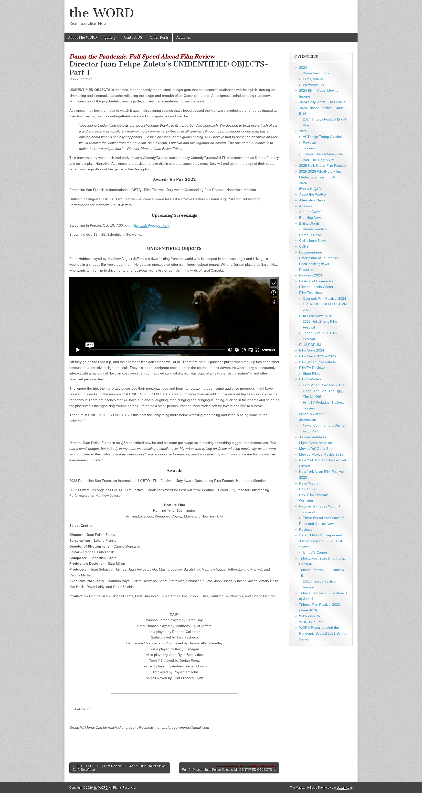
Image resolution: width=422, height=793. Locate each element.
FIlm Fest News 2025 (315, 316)
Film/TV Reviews (312, 368)
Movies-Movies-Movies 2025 (321, 454)
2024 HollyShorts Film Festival (322, 102)
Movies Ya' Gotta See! (316, 449)
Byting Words (309, 223)
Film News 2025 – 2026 (317, 356)
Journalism (307, 420)
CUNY (304, 246)
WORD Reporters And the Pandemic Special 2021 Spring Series (323, 633)
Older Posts (159, 37)
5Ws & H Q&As (310, 189)
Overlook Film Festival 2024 (324, 298)
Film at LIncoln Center (316, 287)
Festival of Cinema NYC (317, 281)
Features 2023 (310, 275)
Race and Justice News (317, 524)
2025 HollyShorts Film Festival (322, 165)
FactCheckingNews (314, 264)
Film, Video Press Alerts (317, 362)
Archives (183, 37)
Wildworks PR (313, 85)
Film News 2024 (311, 350)
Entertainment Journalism (319, 258)
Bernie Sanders (315, 229)
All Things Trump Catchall (322, 137)
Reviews (309, 142)
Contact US (133, 37)
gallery (110, 37)
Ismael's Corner (311, 414)
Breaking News (310, 218)
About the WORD (312, 194)
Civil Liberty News (313, 240)
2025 (303, 131)
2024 (303, 67)
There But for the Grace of (323, 518)
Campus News (310, 235)
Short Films (311, 373)
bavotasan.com (342, 787)
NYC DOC (307, 489)
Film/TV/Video (310, 379)
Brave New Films (316, 73)
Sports (304, 547)
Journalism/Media (313, 437)
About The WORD (82, 37)
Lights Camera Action (315, 443)
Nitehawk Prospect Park (151, 225)
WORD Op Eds (310, 622)
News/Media (308, 483)
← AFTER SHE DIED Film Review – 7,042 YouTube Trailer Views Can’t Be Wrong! (119, 768)
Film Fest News (311, 293)
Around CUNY (310, 212)
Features (306, 270)
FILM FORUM (310, 345)
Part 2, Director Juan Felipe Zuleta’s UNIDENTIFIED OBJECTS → (229, 768)
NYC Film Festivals (313, 495)
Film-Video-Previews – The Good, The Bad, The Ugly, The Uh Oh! (324, 390)
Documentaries (311, 252)
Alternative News (312, 200)
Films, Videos (313, 79)
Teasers (309, 148)
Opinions (306, 501)
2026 (303, 183)
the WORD (101, 13)
